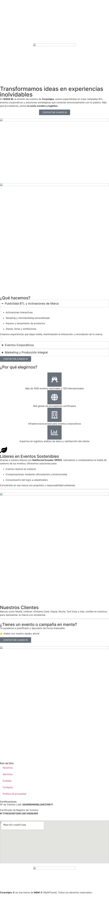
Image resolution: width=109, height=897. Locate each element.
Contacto (8, 787)
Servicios (8, 774)
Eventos (7, 780)
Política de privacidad (14, 793)
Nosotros (8, 767)
